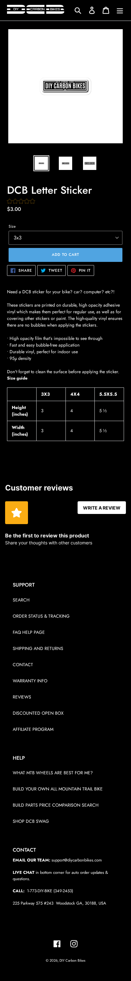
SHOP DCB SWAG (31, 821)
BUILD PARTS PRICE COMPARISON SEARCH (56, 805)
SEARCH (21, 600)
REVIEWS (22, 697)
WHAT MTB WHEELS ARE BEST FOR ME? (53, 773)
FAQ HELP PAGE (29, 632)
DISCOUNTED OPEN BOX (38, 713)
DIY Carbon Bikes (72, 960)
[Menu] (120, 10)
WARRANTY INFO (30, 681)
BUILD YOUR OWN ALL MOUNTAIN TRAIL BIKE (58, 789)
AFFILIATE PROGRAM (33, 729)
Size (12, 226)
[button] (21, 202)
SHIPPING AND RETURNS (38, 648)
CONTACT (23, 664)
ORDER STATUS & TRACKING (41, 616)
